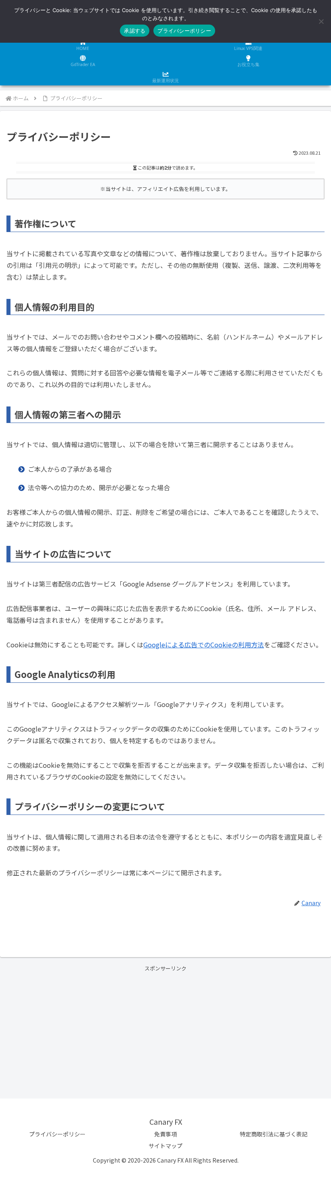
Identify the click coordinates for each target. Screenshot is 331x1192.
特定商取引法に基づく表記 (274, 1134)
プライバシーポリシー (57, 1134)
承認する (134, 30)
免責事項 (165, 1134)
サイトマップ (165, 1146)
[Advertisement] (165, 1029)
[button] (306, 1073)
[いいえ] (321, 21)
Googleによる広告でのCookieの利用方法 (203, 644)
